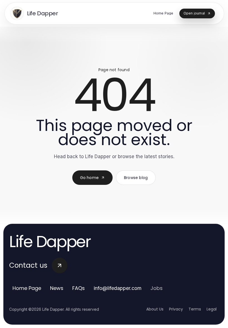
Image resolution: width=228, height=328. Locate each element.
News (56, 288)
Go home (89, 177)
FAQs (78, 288)
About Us (154, 309)
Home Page (27, 288)
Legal (212, 309)
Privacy (176, 309)
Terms (195, 309)
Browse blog (136, 177)
